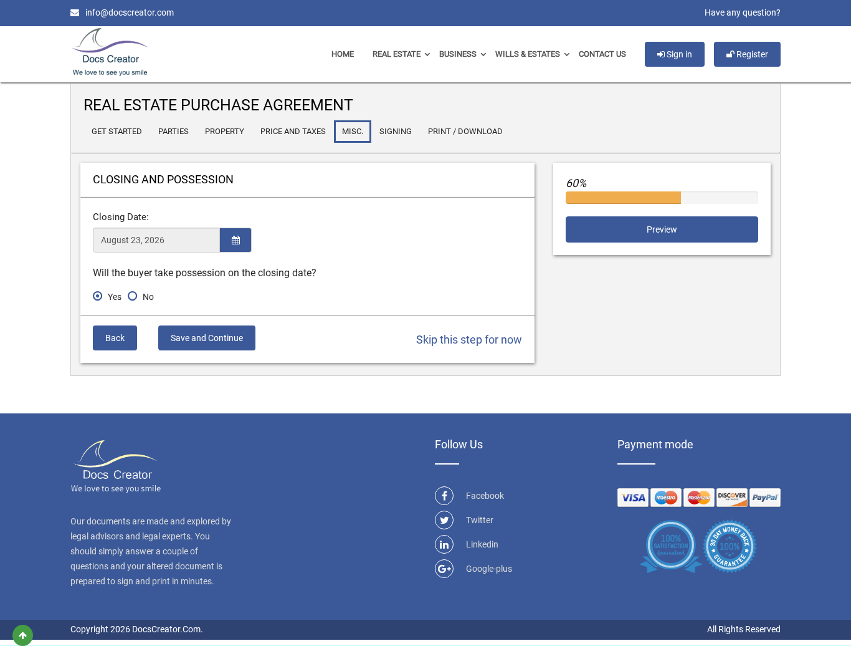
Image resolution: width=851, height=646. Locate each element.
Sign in (678, 54)
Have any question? (743, 12)
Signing (395, 131)
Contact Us (602, 54)
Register (751, 54)
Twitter (479, 520)
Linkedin (482, 544)
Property (224, 131)
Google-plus (489, 569)
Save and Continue (207, 338)
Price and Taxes (293, 131)
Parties (173, 131)
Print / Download (465, 131)
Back (115, 338)
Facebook (485, 496)
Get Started (117, 131)
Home (342, 54)
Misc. (352, 131)
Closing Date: (121, 217)
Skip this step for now (469, 339)
